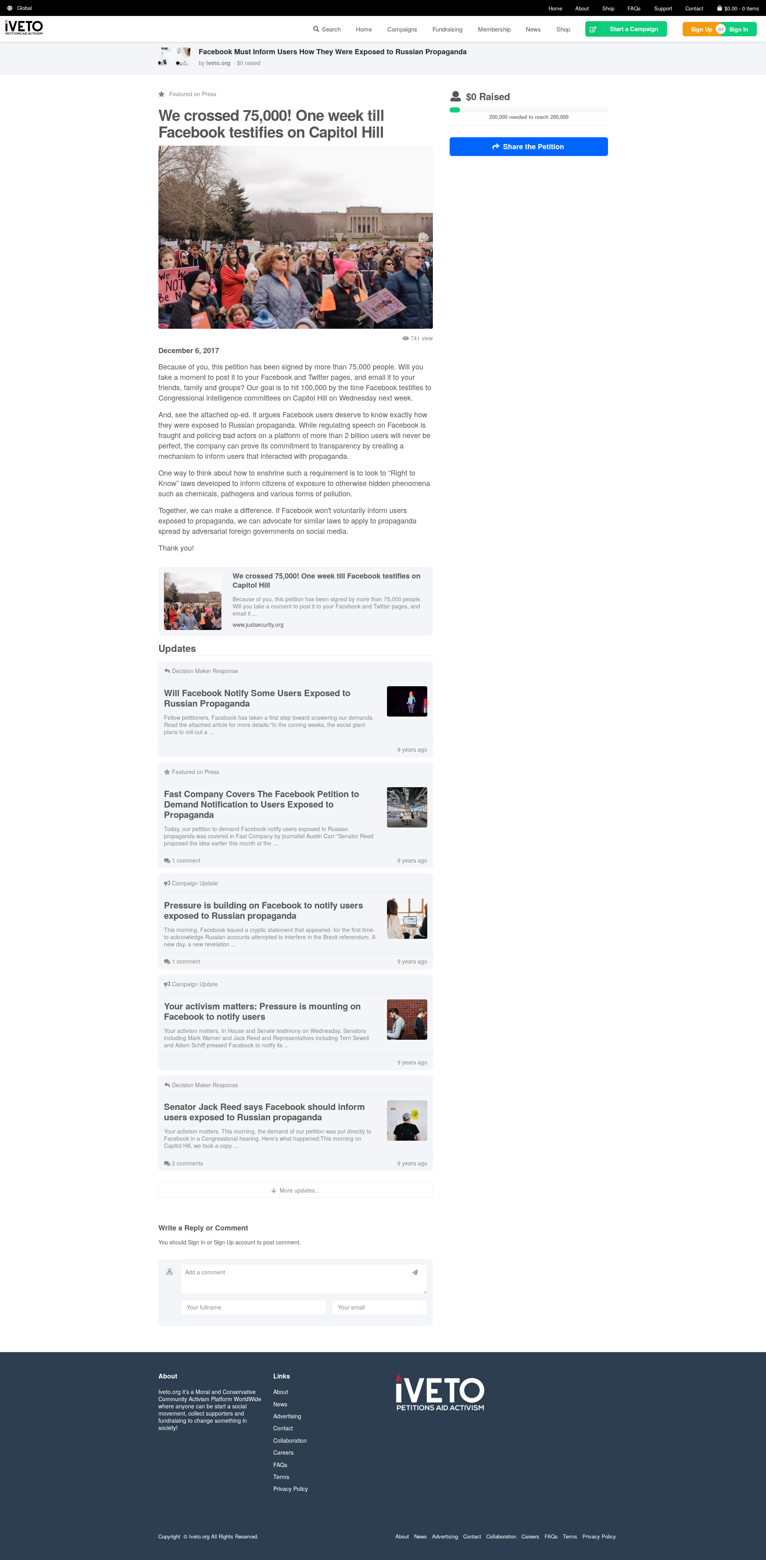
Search (331, 29)
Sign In (738, 29)
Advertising (287, 1416)
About (582, 8)
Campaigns (402, 29)
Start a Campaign (634, 28)
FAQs (634, 8)
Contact (694, 8)
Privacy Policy (290, 1489)
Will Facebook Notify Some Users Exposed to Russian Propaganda (257, 697)
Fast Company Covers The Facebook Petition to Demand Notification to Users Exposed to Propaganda (261, 804)
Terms (281, 1477)
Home (555, 8)
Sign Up (702, 29)
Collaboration (290, 1440)
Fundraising (447, 29)
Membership (494, 29)
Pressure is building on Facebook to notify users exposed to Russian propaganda (263, 910)
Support (663, 8)
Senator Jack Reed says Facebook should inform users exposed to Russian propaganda (264, 1111)
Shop (608, 8)
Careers (283, 1452)
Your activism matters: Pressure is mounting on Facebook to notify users (262, 1011)
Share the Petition (533, 146)
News (533, 29)
